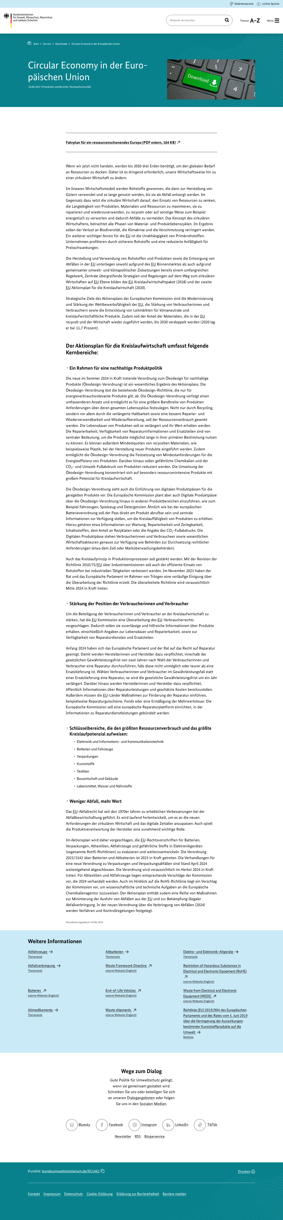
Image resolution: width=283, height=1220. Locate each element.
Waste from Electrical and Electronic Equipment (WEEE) (210, 995)
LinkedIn (181, 1124)
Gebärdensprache (244, 3)
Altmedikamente (40, 1012)
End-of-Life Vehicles (120, 992)
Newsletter (123, 1136)
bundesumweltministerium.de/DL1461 (71, 1171)
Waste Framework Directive (126, 967)
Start (36, 43)
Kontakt (34, 1194)
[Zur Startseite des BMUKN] (31, 20)
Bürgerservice (154, 1136)
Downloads (61, 43)
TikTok (212, 1124)
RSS (138, 1136)
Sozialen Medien (153, 1103)
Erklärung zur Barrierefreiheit (137, 1194)
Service (47, 43)
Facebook (116, 1124)
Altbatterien (114, 954)
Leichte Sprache (270, 3)
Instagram (149, 1124)
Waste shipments (120, 1012)
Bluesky (84, 1124)
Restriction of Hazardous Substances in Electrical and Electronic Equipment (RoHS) (215, 973)
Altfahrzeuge (38, 954)
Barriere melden (174, 1194)
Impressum (52, 1194)
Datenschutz (73, 1194)
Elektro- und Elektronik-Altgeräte (208, 954)
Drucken (244, 1171)
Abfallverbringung (42, 967)
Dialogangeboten (141, 1097)
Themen (244, 22)
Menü (270, 20)
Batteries (43, 992)
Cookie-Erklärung (100, 1194)
